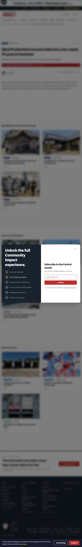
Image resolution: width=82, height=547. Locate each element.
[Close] (75, 248)
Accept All (74, 543)
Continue (61, 282)
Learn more (23, 544)
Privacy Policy (73, 287)
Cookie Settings (61, 543)
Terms (65, 287)
